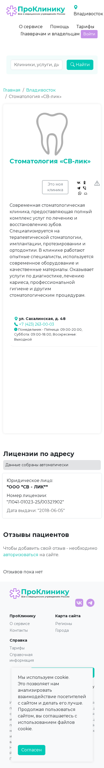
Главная (12, 90)
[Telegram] (78, 188)
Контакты (19, 630)
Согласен (31, 749)
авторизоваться (20, 554)
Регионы (63, 623)
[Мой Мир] (85, 193)
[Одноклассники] (84, 182)
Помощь (59, 26)
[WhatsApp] (79, 193)
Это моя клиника (55, 187)
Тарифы (85, 26)
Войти (89, 34)
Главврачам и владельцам (50, 33)
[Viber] (84, 188)
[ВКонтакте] (78, 182)
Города (62, 630)
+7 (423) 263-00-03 (36, 324)
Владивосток (41, 90)
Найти (82, 64)
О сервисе (31, 26)
